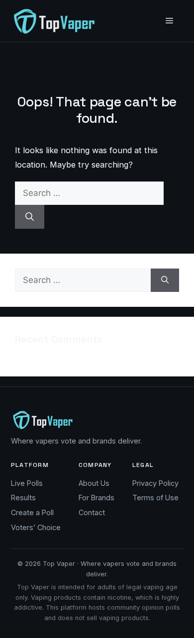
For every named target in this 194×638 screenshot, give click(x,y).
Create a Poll (32, 512)
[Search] (29, 217)
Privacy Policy (155, 483)
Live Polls (27, 483)
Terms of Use (155, 497)
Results (23, 497)
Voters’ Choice (36, 527)
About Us (94, 483)
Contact (92, 512)
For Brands (96, 497)
